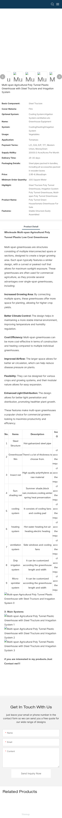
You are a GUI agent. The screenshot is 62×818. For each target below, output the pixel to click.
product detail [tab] (31, 226)
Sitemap (26, 814)
